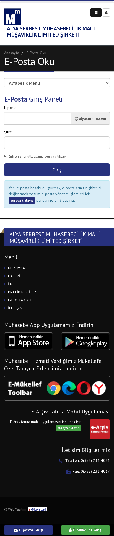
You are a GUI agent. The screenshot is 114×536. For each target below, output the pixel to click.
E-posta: (10, 107)
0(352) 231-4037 (95, 471)
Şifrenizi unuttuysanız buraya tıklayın (38, 156)
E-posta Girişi (30, 529)
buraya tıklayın (68, 428)
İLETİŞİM (15, 308)
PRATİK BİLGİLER (22, 292)
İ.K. (10, 284)
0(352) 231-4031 (95, 460)
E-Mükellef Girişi (87, 529)
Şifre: (8, 131)
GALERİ (14, 276)
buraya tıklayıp (21, 200)
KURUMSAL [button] (17, 268)
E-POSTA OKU (19, 300)
